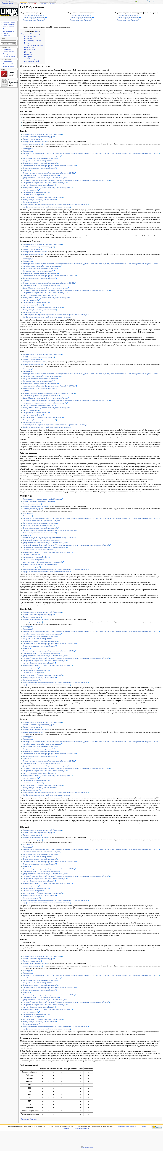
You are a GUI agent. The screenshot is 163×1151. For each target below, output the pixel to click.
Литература (27, 149)
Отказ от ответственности (81, 1128)
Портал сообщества (9, 24)
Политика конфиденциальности (126, 1126)
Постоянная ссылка (9, 56)
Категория (24, 1119)
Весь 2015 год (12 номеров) (33, 15)
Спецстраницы (7, 54)
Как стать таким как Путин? (32, 195)
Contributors (6, 35)
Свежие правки (7, 29)
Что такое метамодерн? (31, 202)
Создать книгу (7, 61)
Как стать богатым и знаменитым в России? (38, 185)
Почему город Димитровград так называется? (39, 200)
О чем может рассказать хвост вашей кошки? (39, 168)
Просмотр (44, 3)
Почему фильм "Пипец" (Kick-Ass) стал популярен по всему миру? (47, 187)
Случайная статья (8, 31)
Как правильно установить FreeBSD (36, 192)
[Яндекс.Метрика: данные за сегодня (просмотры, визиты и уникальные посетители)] (87, 1147)
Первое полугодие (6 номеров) (34, 18)
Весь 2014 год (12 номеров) (127, 15)
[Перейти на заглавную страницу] (9, 12)
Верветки (26, 170)
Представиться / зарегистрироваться (149, 1)
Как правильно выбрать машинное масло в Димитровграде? (44, 183)
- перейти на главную (7, 2)
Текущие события (8, 26)
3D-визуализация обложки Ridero (34, 141)
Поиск (3, 38)
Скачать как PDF (8, 64)
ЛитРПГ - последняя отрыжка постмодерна (38, 137)
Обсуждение (32, 3)
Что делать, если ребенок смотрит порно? (38, 161)
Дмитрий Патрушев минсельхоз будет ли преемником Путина (45, 178)
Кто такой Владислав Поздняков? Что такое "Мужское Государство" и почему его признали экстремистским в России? (66, 180)
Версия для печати (8, 66)
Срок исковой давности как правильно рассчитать (41, 175)
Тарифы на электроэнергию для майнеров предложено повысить (46, 207)
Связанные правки (8, 51)
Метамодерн (27, 151)
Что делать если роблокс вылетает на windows (40, 158)
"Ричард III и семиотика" (31, 139)
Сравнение (33, 1119)
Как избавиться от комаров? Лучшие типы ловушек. (41, 156)
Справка (5, 33)
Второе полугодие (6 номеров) (34, 20)
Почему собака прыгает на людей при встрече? (40, 163)
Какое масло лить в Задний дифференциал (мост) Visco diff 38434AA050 (49, 166)
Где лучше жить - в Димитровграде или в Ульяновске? (42, 197)
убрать (37, 31)
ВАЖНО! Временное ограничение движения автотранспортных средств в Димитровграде (55, 204)
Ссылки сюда (7, 49)
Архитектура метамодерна (32, 144)
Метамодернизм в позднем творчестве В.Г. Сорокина (42, 134)
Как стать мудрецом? (30, 190)
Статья (23, 3)
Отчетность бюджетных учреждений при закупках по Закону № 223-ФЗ (48, 173)
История (52, 3)
